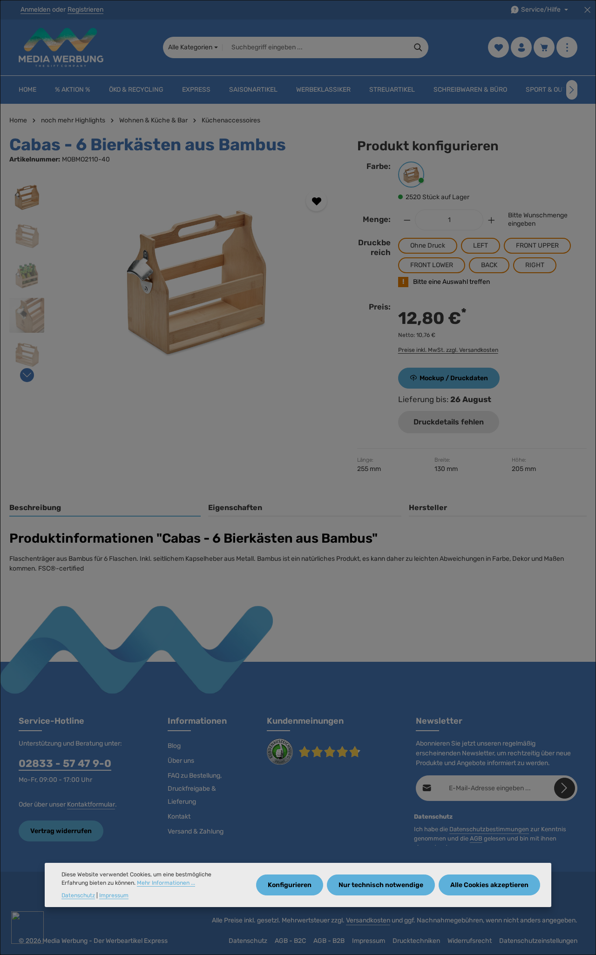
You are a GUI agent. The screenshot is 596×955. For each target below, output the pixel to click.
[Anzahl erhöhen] (492, 219)
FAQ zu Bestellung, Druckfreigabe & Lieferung (195, 789)
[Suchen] (418, 47)
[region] (174, 279)
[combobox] (315, 47)
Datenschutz (248, 941)
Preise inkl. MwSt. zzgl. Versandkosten (448, 350)
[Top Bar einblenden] (566, 47)
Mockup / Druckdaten (454, 378)
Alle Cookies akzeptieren (489, 885)
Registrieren (85, 10)
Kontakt (179, 816)
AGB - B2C (290, 941)
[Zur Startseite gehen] (61, 47)
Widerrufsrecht (469, 941)
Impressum (368, 941)
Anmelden (35, 10)
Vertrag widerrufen (61, 831)
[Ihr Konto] (521, 47)
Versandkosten (368, 920)
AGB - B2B (329, 941)
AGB (476, 838)
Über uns (181, 761)
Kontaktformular (91, 804)
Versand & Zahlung (196, 831)
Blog (174, 746)
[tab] (105, 508)
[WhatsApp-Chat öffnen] (27, 927)
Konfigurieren (290, 885)
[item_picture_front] (196, 279)
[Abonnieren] (564, 788)
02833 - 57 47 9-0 (65, 763)
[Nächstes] (571, 90)
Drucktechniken (416, 941)
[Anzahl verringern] (407, 219)
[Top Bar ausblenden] (587, 10)
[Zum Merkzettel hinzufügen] (316, 200)
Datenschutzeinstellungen (538, 941)
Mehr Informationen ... (166, 883)
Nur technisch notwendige (381, 885)
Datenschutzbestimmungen (489, 829)
